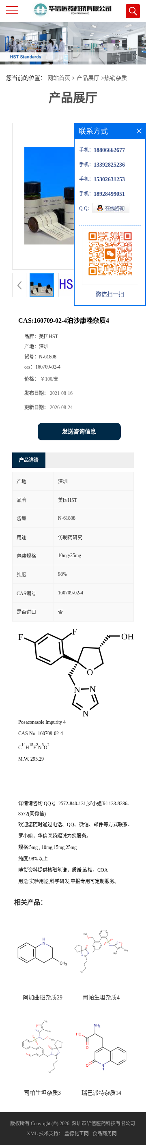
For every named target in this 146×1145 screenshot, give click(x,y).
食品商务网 (104, 1133)
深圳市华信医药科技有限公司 (103, 1123)
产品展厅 (88, 78)
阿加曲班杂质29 (42, 998)
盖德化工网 (76, 1133)
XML (32, 1133)
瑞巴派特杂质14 (101, 1093)
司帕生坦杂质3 (42, 1093)
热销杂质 (115, 78)
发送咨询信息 (79, 432)
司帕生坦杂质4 (101, 998)
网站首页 (58, 78)
